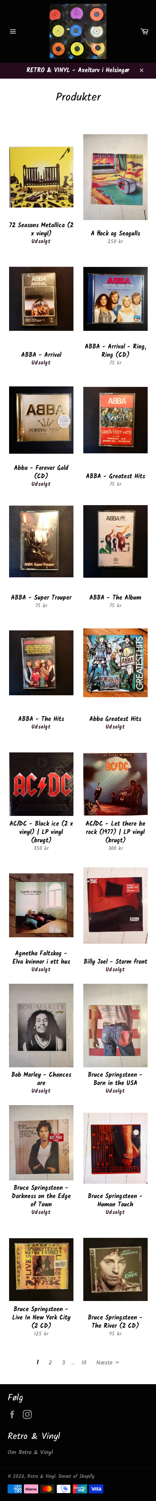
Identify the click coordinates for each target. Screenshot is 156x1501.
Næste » (108, 1363)
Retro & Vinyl (41, 1477)
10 (83, 1363)
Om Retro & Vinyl (30, 1452)
